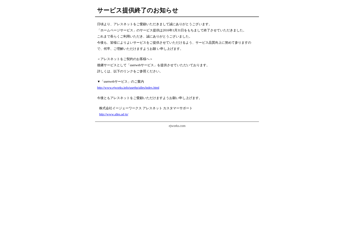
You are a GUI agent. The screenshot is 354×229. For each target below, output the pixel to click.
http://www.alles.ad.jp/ (113, 114)
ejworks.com (177, 126)
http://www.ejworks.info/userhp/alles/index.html (128, 87)
